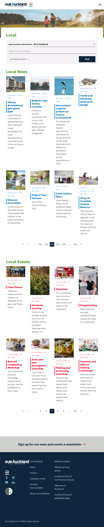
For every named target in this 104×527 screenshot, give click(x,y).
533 (58, 244)
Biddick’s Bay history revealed (40, 103)
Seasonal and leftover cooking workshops (88, 366)
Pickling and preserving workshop (63, 370)
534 (64, 244)
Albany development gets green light (15, 107)
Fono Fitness (14, 287)
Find (87, 59)
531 (46, 244)
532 (52, 244)
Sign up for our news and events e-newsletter (50, 444)
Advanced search (18, 59)
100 (75, 411)
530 (40, 244)
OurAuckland (36, 461)
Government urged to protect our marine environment (63, 111)
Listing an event (37, 478)
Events (33, 472)
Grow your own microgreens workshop (39, 364)
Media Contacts (62, 461)
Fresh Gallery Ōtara (64, 195)
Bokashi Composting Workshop (14, 364)
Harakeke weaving (37, 307)
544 (75, 244)
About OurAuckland (39, 493)
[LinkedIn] (13, 482)
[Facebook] (6, 478)
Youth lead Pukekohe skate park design (86, 100)
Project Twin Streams (39, 197)
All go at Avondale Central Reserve (85, 202)
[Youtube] (6, 482)
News (32, 467)
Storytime (62, 289)
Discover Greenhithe (14, 201)
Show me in (20, 44)
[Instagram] (13, 478)
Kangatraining (88, 305)
